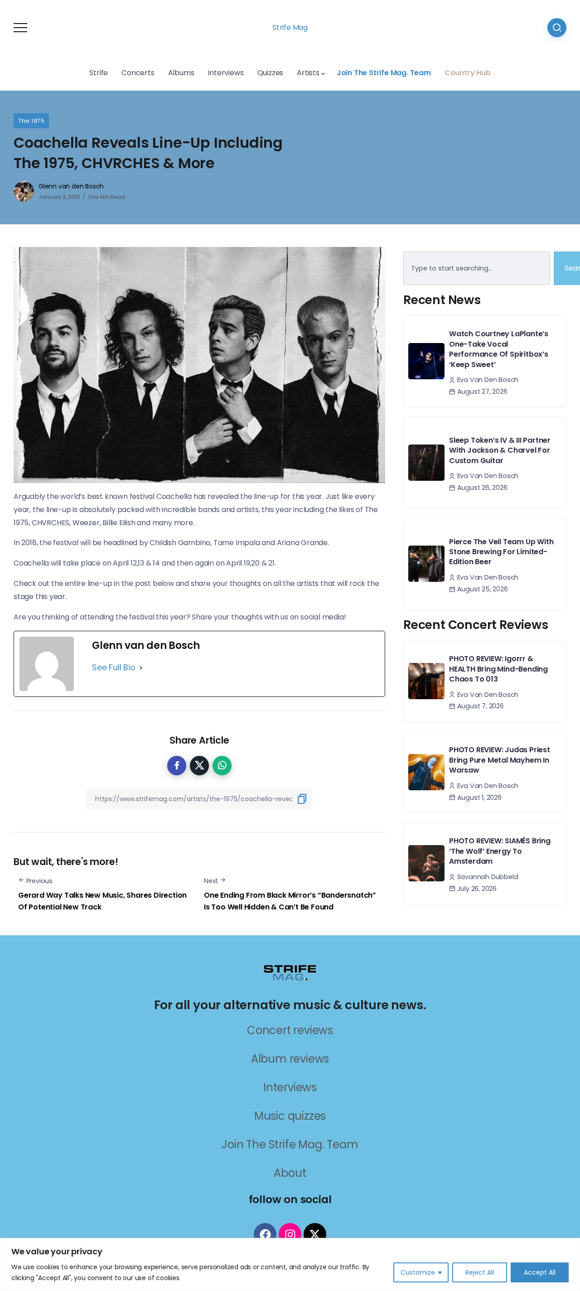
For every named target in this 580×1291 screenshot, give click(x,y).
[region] (290, 1264)
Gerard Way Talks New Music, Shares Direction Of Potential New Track (102, 901)
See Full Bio (113, 667)
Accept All (540, 1272)
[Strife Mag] (290, 972)
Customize (418, 1272)
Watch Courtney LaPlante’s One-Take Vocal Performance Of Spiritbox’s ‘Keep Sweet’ (498, 349)
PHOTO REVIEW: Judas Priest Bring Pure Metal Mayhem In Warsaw (499, 760)
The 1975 (31, 121)
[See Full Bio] (140, 667)
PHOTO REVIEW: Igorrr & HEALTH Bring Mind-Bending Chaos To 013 (498, 668)
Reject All (479, 1272)
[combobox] (476, 268)
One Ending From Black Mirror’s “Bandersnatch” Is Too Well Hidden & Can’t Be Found (290, 901)
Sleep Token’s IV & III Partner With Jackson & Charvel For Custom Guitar (500, 450)
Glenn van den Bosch (71, 186)
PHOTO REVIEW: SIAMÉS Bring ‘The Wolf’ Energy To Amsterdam (500, 851)
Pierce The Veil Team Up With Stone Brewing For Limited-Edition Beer (501, 552)
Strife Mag (290, 27)
